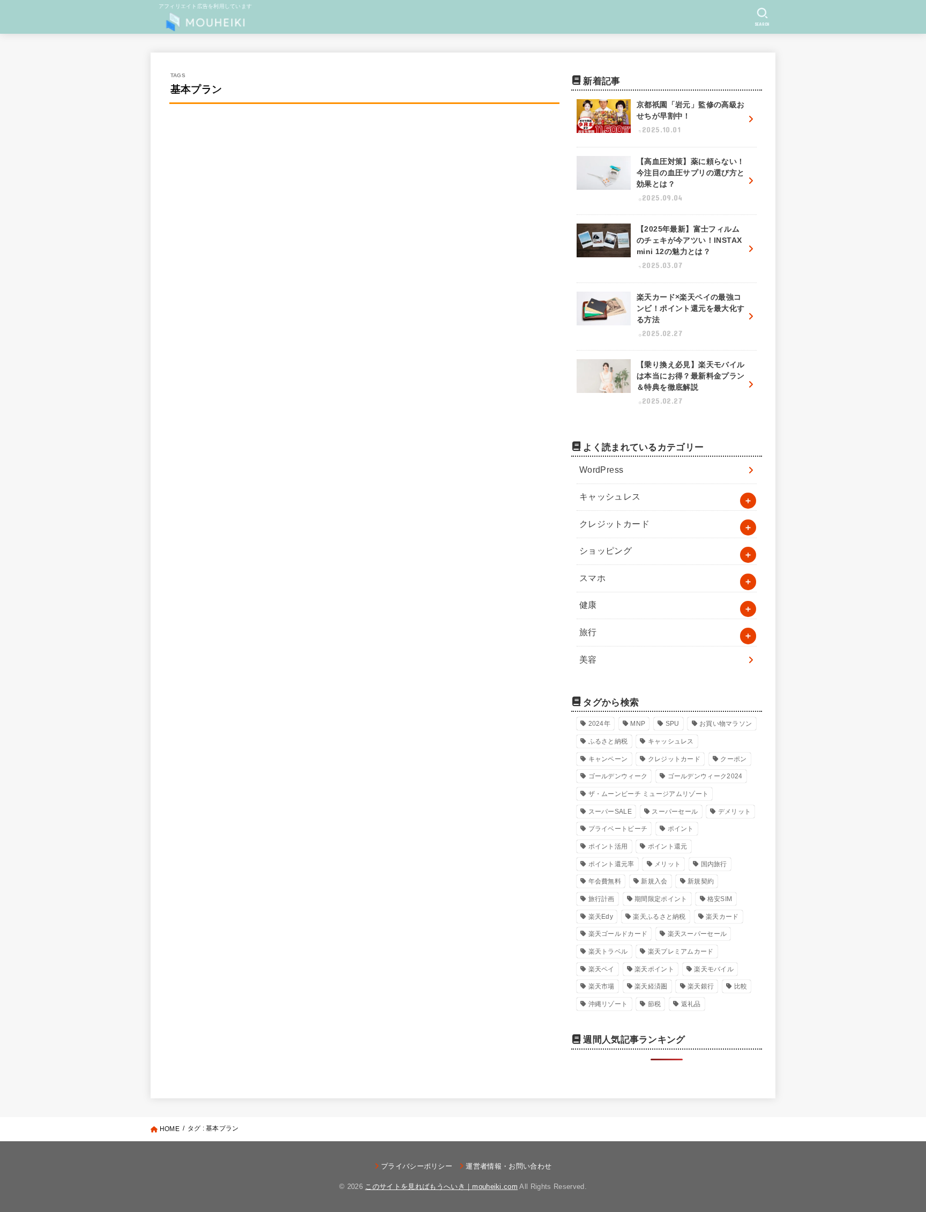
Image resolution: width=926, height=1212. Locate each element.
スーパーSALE (610, 811)
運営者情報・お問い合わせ (508, 1166)
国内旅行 (714, 864)
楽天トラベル (608, 951)
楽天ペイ (601, 969)
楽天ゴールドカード (618, 934)
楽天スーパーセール (697, 934)
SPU (672, 723)
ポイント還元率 (611, 864)
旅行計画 (601, 899)
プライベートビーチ (618, 828)
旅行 (588, 632)
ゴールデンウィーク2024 (705, 776)
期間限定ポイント (660, 899)
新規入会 (654, 881)
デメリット (734, 811)
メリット (667, 864)
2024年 (599, 723)
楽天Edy (601, 916)
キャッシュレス (610, 496)
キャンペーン (608, 759)
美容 (588, 659)
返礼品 (691, 1004)
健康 (588, 604)
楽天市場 (601, 986)
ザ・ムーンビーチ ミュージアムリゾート (648, 794)
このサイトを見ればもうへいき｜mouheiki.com (441, 1187)
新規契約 (701, 881)
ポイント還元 (668, 846)
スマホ (592, 578)
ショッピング (605, 550)
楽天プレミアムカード (681, 951)
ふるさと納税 (608, 741)
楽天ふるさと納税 (659, 916)
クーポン (733, 759)
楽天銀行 (701, 986)
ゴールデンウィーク (618, 776)
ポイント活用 (608, 846)
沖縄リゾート (608, 1004)
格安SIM (720, 899)
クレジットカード (614, 524)
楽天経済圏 (651, 986)
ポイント (681, 828)
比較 (741, 986)
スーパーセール (675, 811)
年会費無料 (605, 881)
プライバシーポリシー (416, 1166)
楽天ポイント (654, 969)
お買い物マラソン (725, 723)
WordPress (601, 469)
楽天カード (722, 916)
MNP (637, 723)
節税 (654, 1004)
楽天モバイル (714, 969)
